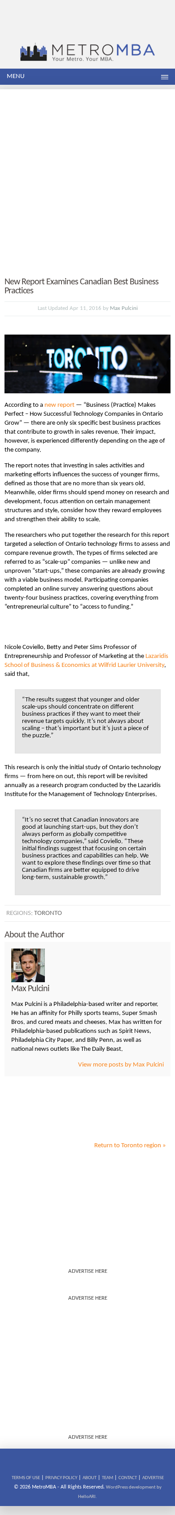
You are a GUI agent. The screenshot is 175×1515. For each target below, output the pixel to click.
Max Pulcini (124, 308)
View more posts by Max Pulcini (121, 1065)
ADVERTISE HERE (87, 1271)
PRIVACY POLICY (61, 1478)
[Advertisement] (87, 176)
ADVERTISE (153, 1478)
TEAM (107, 1478)
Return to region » (130, 1145)
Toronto (48, 913)
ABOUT (89, 1478)
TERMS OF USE (26, 1478)
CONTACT (127, 1478)
